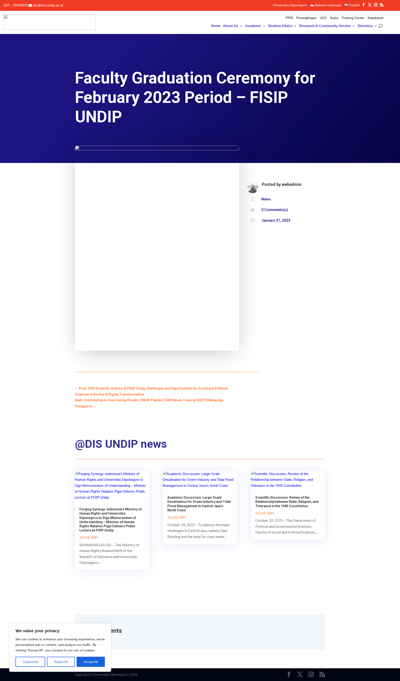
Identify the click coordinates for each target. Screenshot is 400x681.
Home (216, 26)
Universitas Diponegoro (290, 5)
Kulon (334, 18)
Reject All (61, 662)
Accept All (91, 662)
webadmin (291, 184)
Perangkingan (306, 18)
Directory (365, 26)
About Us (230, 26)
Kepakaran (376, 18)
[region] (60, 647)
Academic (253, 26)
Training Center (353, 18)
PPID (289, 18)
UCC (323, 18)
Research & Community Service (325, 26)
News (266, 199)
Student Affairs (280, 26)
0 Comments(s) (274, 210)
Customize (30, 662)
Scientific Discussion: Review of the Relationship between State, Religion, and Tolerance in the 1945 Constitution (287, 502)
